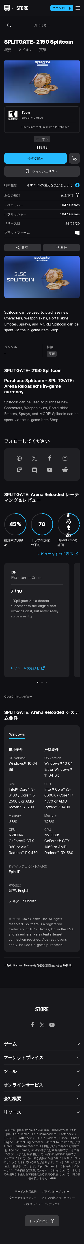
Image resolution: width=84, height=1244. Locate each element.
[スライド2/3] (42, 682)
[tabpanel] (42, 797)
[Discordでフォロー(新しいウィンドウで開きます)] (34, 470)
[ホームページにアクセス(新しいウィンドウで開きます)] (19, 458)
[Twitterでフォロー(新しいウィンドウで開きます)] (34, 458)
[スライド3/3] (46, 682)
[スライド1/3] (37, 682)
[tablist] (42, 734)
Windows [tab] (17, 734)
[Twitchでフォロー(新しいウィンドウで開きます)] (19, 470)
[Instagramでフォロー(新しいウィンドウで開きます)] (65, 458)
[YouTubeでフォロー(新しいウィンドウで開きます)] (50, 470)
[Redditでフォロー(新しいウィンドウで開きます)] (65, 470)
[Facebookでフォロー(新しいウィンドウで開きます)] (50, 458)
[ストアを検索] (9, 25)
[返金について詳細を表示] (77, 195)
